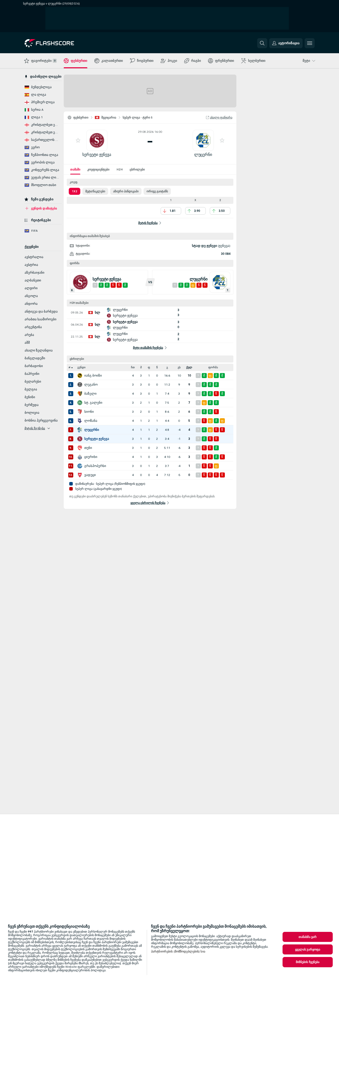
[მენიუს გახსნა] (310, 43)
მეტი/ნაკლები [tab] (95, 191)
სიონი (89, 412)
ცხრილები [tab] (137, 169)
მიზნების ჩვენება (308, 962)
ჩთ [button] (133, 367)
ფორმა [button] (213, 367)
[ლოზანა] (79, 420)
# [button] (70, 367)
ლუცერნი (203, 154)
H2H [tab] (119, 169)
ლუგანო (91, 385)
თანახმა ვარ (308, 937)
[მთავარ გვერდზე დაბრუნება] (59, 43)
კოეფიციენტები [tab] (98, 169)
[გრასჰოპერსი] (79, 465)
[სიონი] (79, 411)
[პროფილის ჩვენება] (96, 140)
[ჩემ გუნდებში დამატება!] (78, 140)
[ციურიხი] (79, 456)
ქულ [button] (189, 367)
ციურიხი (90, 457)
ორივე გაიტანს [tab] (157, 191)
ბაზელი (90, 394)
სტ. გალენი (93, 403)
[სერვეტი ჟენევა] (79, 438)
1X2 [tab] (74, 191)
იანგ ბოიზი (93, 376)
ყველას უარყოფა (307, 949)
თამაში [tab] (75, 169)
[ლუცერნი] (79, 429)
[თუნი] (79, 447)
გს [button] (179, 367)
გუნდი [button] (81, 367)
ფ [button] (149, 367)
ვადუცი (90, 475)
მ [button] (141, 367)
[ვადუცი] (79, 474)
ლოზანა (90, 421)
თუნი (88, 448)
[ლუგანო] (79, 384)
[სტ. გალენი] (79, 402)
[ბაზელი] (79, 393)
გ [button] (167, 367)
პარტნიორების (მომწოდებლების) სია (178, 951)
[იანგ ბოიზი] (79, 375)
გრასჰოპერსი (95, 466)
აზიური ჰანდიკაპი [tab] (126, 191)
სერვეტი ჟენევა (96, 154)
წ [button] (157, 367)
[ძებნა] (262, 43)
